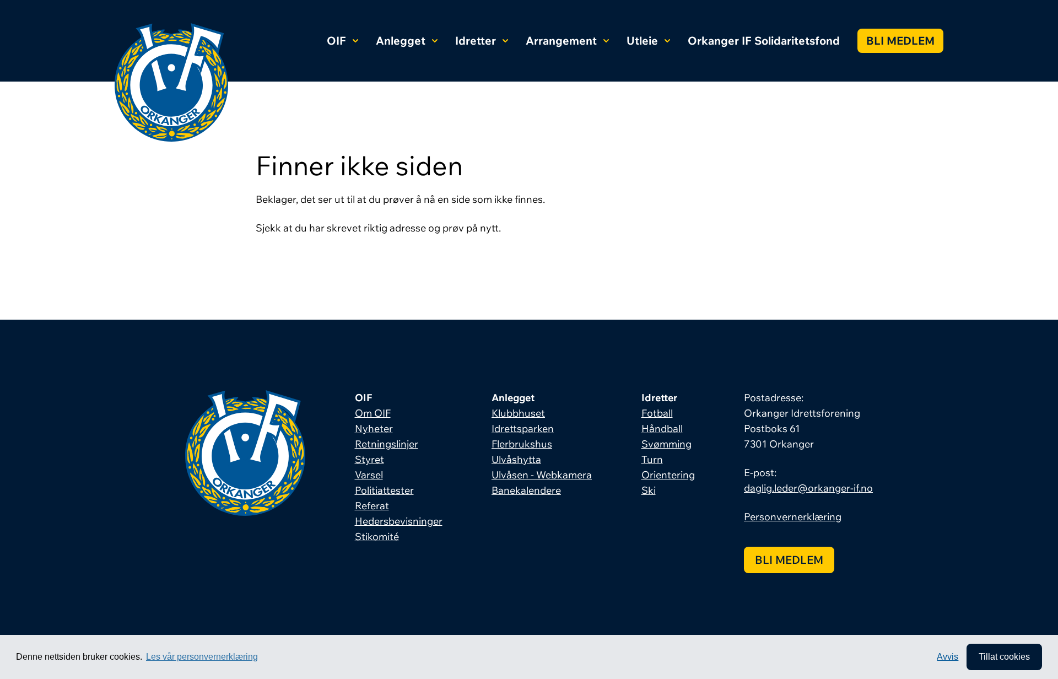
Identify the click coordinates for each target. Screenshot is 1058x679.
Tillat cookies (1004, 656)
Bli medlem (900, 40)
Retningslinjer (386, 444)
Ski (648, 490)
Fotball (657, 413)
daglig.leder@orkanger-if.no (808, 488)
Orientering (668, 474)
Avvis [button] (947, 656)
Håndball (662, 428)
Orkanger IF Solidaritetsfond (764, 40)
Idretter (475, 40)
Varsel (369, 474)
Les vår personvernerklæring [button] (202, 656)
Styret (369, 459)
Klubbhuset (518, 413)
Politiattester (384, 490)
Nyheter (374, 428)
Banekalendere (526, 490)
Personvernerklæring (792, 516)
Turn (652, 459)
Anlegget (400, 40)
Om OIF (373, 413)
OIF (336, 40)
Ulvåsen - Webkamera (542, 474)
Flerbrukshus (522, 444)
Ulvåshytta (516, 459)
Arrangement (561, 40)
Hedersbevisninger (398, 521)
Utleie (642, 40)
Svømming (666, 444)
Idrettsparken (523, 428)
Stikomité (377, 536)
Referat (372, 505)
